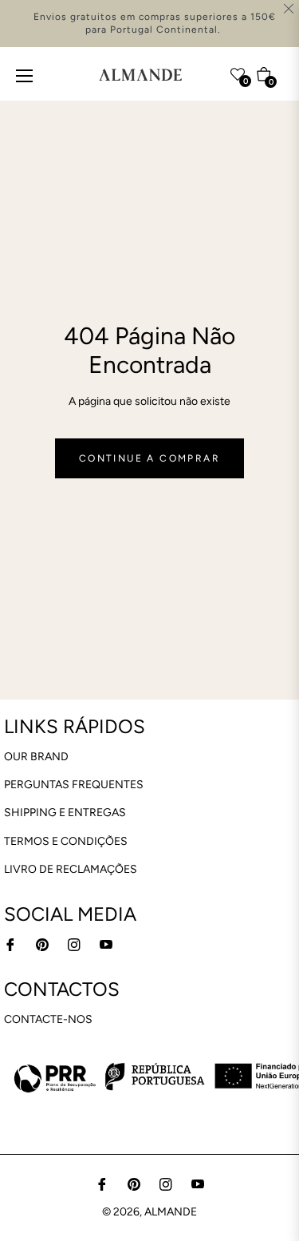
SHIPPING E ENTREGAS (65, 812)
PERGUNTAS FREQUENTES (74, 784)
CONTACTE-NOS (48, 1019)
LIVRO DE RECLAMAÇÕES (70, 869)
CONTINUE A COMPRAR (149, 458)
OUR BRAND (36, 756)
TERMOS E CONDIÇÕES (66, 841)
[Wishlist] (206, 71)
